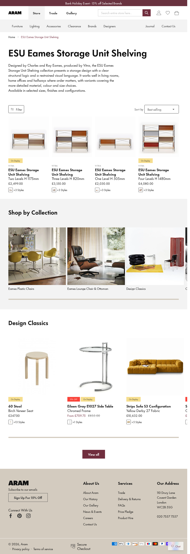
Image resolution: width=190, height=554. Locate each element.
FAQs (121, 505)
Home (11, 37)
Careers (88, 517)
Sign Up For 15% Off (28, 497)
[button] (124, 12)
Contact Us (90, 524)
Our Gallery (90, 505)
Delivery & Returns (129, 498)
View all (93, 454)
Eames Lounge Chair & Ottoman (87, 288)
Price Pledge (125, 511)
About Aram (91, 492)
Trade (53, 12)
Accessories (54, 25)
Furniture (17, 25)
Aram (24, 543)
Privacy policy (21, 548)
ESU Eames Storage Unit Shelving (39, 37)
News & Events (92, 511)
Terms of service (43, 548)
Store (36, 12)
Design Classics (136, 288)
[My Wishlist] (167, 13)
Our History (90, 498)
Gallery (71, 12)
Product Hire (125, 517)
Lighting (35, 25)
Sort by (139, 109)
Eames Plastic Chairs (21, 288)
